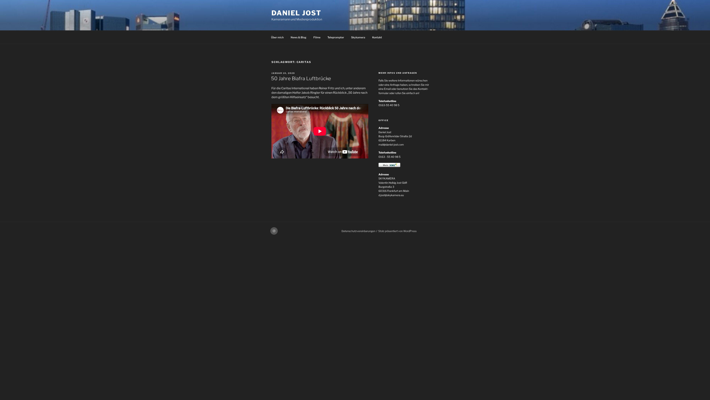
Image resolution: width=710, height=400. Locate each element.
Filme (316, 37)
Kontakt (377, 37)
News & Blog (298, 37)
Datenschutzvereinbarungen (358, 231)
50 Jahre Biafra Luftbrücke (301, 78)
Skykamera (358, 37)
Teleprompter (335, 37)
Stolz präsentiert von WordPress (397, 231)
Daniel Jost (296, 13)
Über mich (277, 37)
